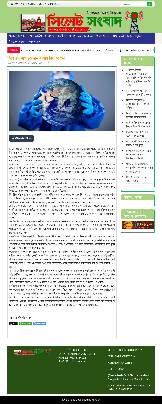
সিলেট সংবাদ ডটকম (21, 138)
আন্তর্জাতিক (75, 36)
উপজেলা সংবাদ (17, 41)
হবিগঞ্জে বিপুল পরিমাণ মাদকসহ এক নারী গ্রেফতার (67, 50)
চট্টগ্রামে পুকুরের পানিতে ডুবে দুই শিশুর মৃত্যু (137, 134)
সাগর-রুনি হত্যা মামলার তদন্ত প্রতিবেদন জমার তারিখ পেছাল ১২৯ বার (139, 167)
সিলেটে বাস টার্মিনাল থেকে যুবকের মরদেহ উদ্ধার (138, 115)
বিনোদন (88, 36)
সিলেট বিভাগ (25, 36)
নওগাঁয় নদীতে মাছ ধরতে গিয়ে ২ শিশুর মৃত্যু (138, 143)
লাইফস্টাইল (117, 36)
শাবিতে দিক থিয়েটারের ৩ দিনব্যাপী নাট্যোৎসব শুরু (138, 124)
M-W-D (96, 399)
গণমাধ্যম (33, 41)
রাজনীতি (61, 36)
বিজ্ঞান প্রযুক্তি (134, 36)
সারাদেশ (49, 36)
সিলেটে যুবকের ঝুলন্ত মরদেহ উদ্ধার (136, 179)
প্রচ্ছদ (12, 36)
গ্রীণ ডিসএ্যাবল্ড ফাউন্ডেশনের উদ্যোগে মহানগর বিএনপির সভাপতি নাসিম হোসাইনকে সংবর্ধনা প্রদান (138, 77)
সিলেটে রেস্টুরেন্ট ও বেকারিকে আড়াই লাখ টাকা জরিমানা (129, 50)
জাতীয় (38, 36)
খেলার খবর (102, 36)
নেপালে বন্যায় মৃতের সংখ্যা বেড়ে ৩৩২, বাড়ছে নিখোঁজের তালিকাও (139, 154)
